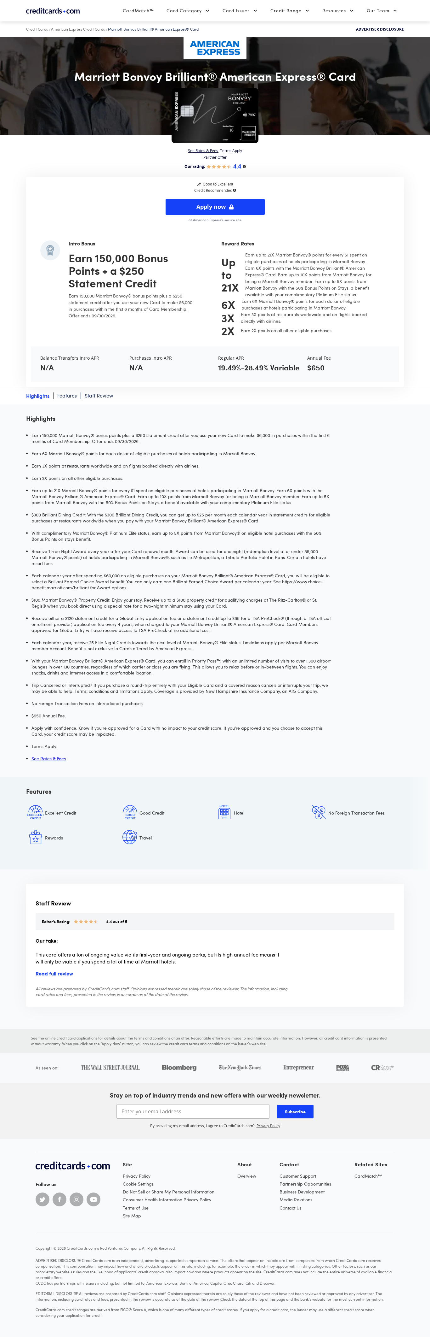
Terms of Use (136, 1208)
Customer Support (298, 1176)
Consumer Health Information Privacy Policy (167, 1200)
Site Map (132, 1216)
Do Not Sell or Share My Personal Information (168, 1192)
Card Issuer (236, 11)
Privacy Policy (268, 1125)
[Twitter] (42, 1199)
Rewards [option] (54, 838)
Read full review (54, 973)
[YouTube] (93, 1199)
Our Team (378, 11)
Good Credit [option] (151, 813)
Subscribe (295, 1111)
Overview (246, 1176)
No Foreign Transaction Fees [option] (356, 813)
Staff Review (99, 395)
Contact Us (290, 1208)
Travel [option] (145, 838)
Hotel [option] (239, 813)
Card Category (184, 11)
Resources (334, 11)
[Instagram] (76, 1199)
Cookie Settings (138, 1184)
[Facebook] (59, 1199)
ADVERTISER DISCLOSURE (380, 29)
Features (67, 395)
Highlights (37, 395)
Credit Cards (37, 29)
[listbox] (215, 830)
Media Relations (296, 1200)
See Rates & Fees (203, 150)
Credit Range (286, 11)
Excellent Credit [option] (60, 813)
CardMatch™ (138, 11)
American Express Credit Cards (78, 29)
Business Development (302, 1192)
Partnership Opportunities (305, 1184)
